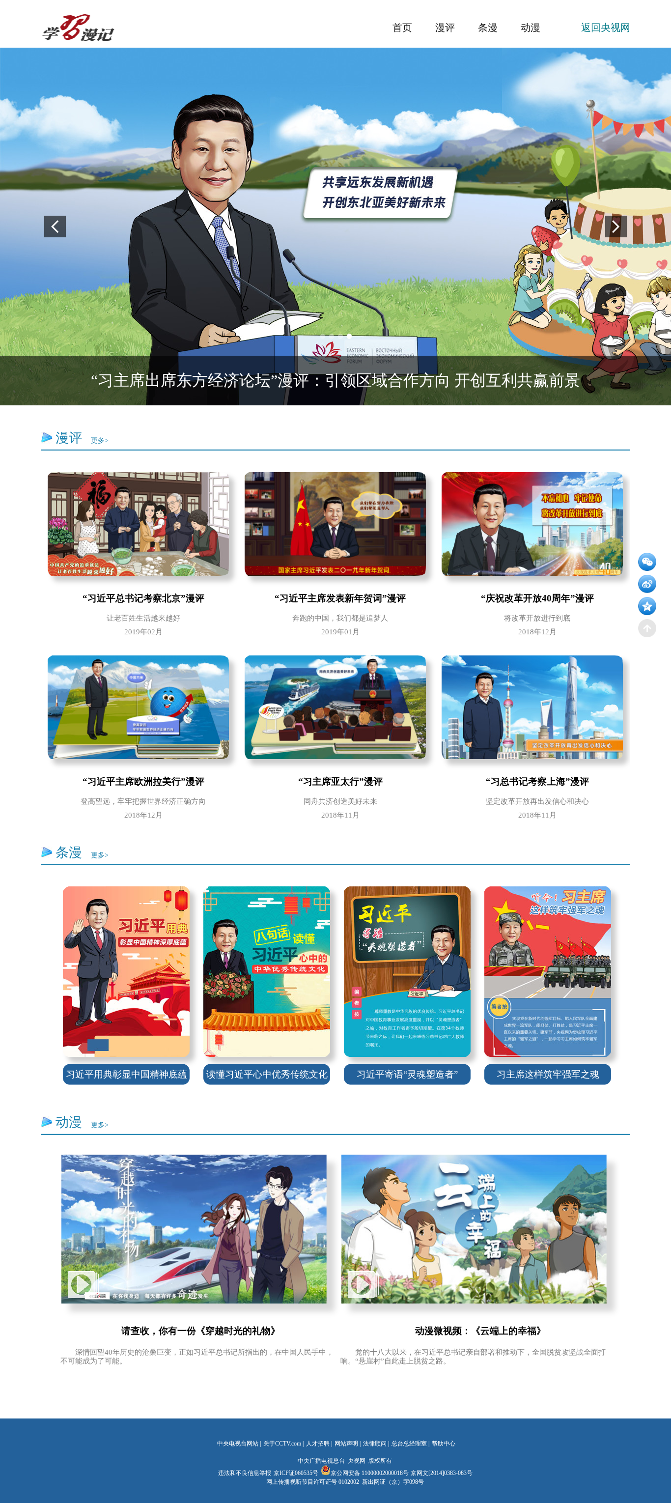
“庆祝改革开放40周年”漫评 (537, 598)
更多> (100, 440)
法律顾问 (375, 1443)
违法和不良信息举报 (244, 1473)
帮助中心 (443, 1443)
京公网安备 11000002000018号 (370, 1473)
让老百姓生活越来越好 (143, 618)
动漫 (530, 27)
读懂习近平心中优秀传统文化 (267, 1074)
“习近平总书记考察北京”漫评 (143, 598)
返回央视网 (605, 27)
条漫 (488, 27)
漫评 (445, 27)
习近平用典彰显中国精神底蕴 (126, 1074)
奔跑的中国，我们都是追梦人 (340, 618)
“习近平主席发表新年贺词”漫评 (340, 598)
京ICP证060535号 (296, 1473)
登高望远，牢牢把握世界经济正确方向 (143, 801)
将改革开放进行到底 (537, 618)
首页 (402, 27)
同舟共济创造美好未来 (340, 801)
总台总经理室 (409, 1443)
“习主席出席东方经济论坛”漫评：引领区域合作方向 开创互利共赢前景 (335, 380)
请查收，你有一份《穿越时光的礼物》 (200, 1331)
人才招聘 (318, 1443)
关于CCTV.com (282, 1443)
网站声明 (346, 1443)
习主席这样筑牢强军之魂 (548, 1074)
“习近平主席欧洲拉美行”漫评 (143, 781)
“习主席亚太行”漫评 (340, 781)
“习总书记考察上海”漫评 (537, 781)
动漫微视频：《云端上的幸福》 (480, 1331)
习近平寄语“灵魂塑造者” (407, 1074)
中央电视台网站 (237, 1443)
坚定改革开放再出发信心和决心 (537, 801)
